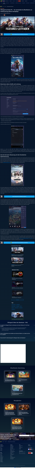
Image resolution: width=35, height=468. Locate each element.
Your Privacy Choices (18, 467)
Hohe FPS (11, 456)
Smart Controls (11, 452)
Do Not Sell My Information (22, 465)
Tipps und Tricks (13, 304)
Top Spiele (1, 453)
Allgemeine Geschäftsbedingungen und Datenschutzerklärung (6, 465)
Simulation (1, 459)
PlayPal (1, 450)
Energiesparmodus (12, 450)
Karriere (20, 448)
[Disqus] (13, 353)
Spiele (1, 452)
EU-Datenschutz (18, 465)
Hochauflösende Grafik (12, 457)
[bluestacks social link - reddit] (30, 449)
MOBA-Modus (11, 447)
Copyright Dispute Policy (14, 465)
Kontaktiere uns (20, 447)
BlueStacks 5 (1, 446)
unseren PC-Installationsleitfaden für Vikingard (25, 238)
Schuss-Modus (11, 446)
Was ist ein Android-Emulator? (22, 453)
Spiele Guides (13, 254)
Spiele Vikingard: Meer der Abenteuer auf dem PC (19, 196)
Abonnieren (31, 435)
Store (0, 447)
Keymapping (18, 304)
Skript (10, 455)
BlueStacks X (13, 309)
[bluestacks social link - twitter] (33, 449)
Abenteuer (1, 455)
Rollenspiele (1, 458)
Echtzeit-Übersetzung (12, 451)
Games (5, 6)
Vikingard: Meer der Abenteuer (10, 6)
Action (1, 454)
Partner (20, 446)
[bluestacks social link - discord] (28, 449)
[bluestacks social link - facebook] (31, 449)
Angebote (1, 448)
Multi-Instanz (11, 448)
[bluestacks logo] (3, 1)
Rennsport (1, 457)
